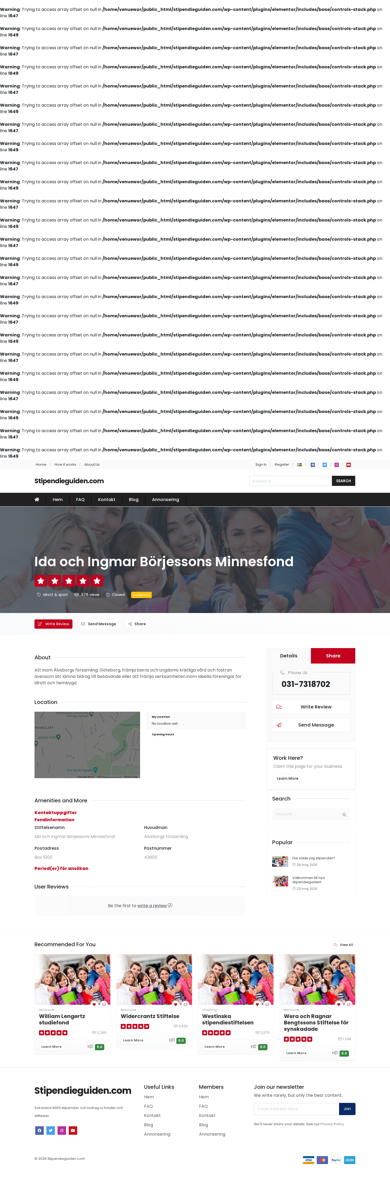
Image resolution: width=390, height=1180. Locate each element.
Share (140, 624)
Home (41, 464)
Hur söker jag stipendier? (313, 858)
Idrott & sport (55, 594)
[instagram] (337, 465)
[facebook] (313, 465)
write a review (152, 906)
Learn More (287, 778)
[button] (299, 464)
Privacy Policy (332, 1124)
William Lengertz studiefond (62, 1019)
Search (343, 480)
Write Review (56, 624)
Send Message (101, 624)
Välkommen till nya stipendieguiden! (308, 879)
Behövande (46, 1010)
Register (282, 464)
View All (346, 945)
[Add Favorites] (94, 1004)
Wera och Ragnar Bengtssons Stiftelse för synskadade (316, 1022)
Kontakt (106, 500)
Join (347, 1108)
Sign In (261, 464)
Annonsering (165, 500)
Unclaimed (141, 595)
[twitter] (325, 465)
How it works (65, 464)
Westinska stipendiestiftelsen (228, 1019)
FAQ (80, 500)
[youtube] (348, 465)
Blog (133, 500)
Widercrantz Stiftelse (150, 1016)
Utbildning (209, 1010)
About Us (92, 464)
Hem (58, 500)
